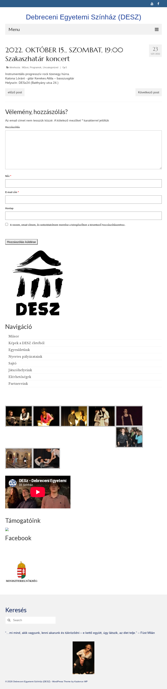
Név (8, 176)
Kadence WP (81, 681)
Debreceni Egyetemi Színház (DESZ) (83, 17)
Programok (36, 67)
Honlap (9, 208)
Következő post (148, 92)
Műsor (25, 67)
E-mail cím (12, 192)
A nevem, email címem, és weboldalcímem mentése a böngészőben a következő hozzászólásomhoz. (67, 225)
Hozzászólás (12, 127)
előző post (15, 92)
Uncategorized (50, 67)
